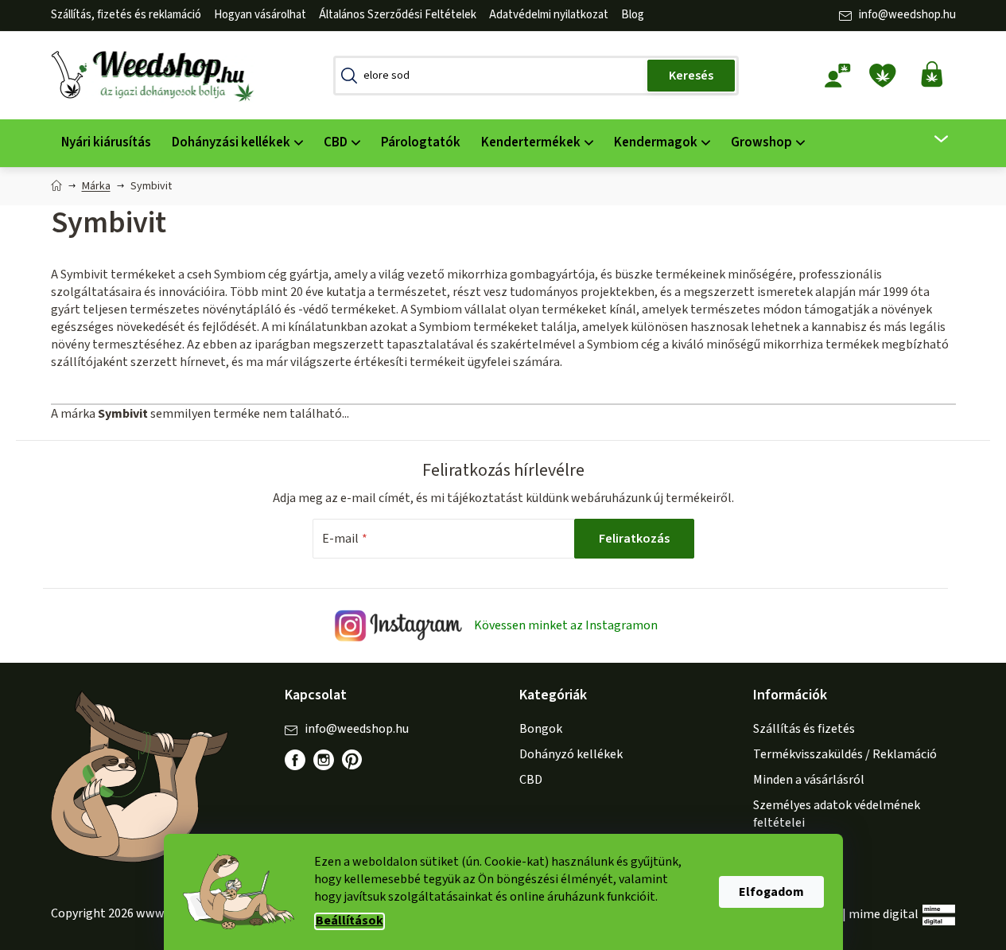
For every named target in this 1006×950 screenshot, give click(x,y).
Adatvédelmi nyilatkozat (548, 14)
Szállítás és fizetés (804, 729)
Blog (632, 14)
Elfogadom (771, 892)
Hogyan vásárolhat (260, 14)
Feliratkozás (634, 538)
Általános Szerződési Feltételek (397, 14)
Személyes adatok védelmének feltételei (836, 813)
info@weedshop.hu (907, 14)
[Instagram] (323, 759)
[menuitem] (106, 142)
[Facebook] (295, 759)
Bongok (540, 729)
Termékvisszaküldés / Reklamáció (845, 754)
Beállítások (349, 921)
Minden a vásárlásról (808, 779)
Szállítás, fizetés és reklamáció (126, 14)
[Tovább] (931, 139)
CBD (530, 779)
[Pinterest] (360, 767)
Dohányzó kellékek (571, 754)
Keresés (691, 75)
